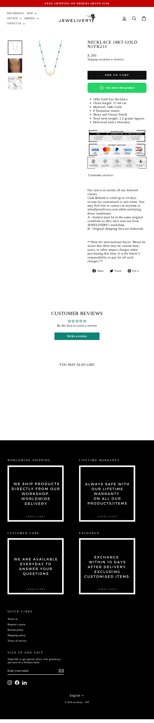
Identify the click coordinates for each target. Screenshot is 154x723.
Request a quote (16, 624)
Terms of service (17, 640)
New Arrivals (15, 13)
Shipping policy (17, 635)
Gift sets (13, 18)
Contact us (14, 23)
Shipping (30, 18)
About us (13, 618)
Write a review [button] (77, 336)
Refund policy (16, 629)
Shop (30, 13)
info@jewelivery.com (103, 209)
